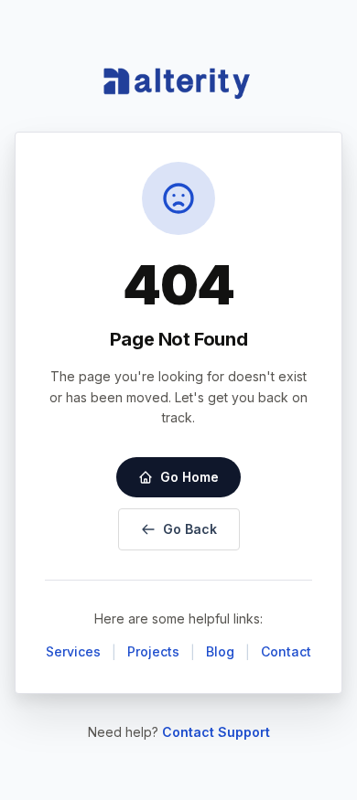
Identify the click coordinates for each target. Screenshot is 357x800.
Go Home (189, 477)
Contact (286, 651)
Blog (220, 651)
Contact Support (216, 732)
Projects (153, 651)
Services (73, 651)
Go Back (190, 529)
